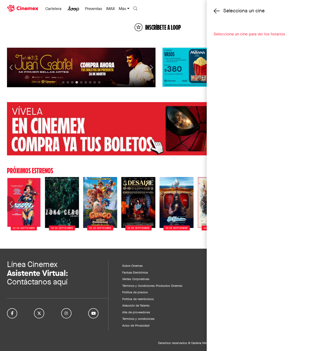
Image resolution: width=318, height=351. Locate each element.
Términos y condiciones (138, 319)
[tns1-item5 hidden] (86, 82)
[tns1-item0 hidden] (63, 82)
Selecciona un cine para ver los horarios (249, 34)
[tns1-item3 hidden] (76, 82)
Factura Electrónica (135, 272)
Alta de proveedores (136, 312)
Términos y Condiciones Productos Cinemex (152, 286)
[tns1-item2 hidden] (72, 82)
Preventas (93, 8)
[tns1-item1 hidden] (68, 82)
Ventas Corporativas (135, 279)
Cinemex (23, 8)
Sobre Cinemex (132, 266)
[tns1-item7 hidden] (94, 82)
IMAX (110, 8)
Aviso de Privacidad (135, 325)
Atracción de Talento (136, 305)
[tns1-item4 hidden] (81, 82)
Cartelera (53, 8)
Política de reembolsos (138, 299)
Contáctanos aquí (37, 282)
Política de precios (135, 292)
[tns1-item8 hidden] (99, 82)
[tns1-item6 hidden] (90, 82)
